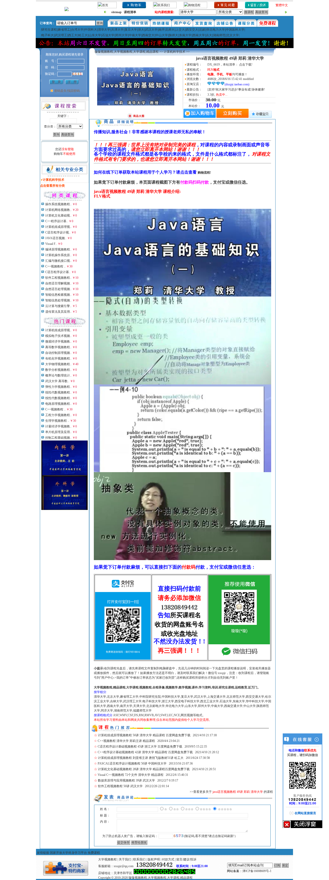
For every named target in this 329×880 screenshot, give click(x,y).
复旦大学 (131, 29)
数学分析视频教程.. (58, 370)
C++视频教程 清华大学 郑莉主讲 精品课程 (126, 741)
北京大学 (232, 35)
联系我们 (139, 859)
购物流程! (204, 172)
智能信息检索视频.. (58, 295)
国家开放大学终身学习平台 (68, 853)
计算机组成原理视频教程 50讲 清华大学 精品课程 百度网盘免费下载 (144, 735)
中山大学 (162, 35)
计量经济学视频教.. (58, 426)
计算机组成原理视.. (58, 227)
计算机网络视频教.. (58, 210)
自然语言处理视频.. (58, 289)
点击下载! (245, 64)
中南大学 (135, 35)
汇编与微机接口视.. (58, 261)
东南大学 (185, 35)
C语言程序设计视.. (57, 232)
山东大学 (95, 35)
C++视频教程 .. (55, 266)
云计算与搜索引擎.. (58, 306)
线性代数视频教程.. (58, 392)
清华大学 (104, 29)
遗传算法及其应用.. (58, 311)
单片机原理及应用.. (58, 432)
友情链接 (43, 853)
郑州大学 (121, 35)
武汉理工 (61, 35)
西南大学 (199, 35)
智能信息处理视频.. (58, 300)
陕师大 (173, 35)
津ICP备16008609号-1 (256, 871)
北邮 (202, 29)
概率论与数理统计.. (58, 375)
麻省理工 (64, 29)
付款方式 (168, 859)
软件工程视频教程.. (58, 278)
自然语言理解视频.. (58, 283)
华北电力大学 (215, 29)
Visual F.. (51, 244)
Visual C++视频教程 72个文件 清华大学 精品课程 (130, 775)
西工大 (72, 35)
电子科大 (47, 35)
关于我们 (125, 859)
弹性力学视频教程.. (58, 387)
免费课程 (94, 853)
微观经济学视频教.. (58, 341)
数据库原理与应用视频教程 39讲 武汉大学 (126, 780)
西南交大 (148, 35)
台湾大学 (77, 29)
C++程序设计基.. (56, 221)
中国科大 (91, 29)
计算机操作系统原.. (58, 255)
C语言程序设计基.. (57, 272)
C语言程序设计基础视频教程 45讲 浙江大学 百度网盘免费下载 (140, 746)
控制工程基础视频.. (58, 437)
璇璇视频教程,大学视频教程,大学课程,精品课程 (127, 51)
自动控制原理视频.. (58, 353)
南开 (162, 29)
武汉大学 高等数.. (57, 381)
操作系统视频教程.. (58, 204)
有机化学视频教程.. (58, 358)
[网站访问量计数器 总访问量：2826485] (164, 873)
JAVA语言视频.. (55, 238)
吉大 (209, 35)
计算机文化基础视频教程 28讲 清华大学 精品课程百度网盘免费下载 (144, 769)
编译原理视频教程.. (58, 249)
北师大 (170, 29)
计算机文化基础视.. (58, 215)
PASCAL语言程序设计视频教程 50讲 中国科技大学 (132, 763)
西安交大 (192, 29)
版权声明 (154, 859)
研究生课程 (49, 29)
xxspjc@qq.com (123, 866)
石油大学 (108, 35)
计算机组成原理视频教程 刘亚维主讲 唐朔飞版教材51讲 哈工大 (141, 758)
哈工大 (83, 35)
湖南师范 (219, 35)
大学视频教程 (107, 859)
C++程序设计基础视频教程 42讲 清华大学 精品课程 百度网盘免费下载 (145, 752)
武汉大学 (151, 29)
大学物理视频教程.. (58, 364)
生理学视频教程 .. (57, 421)
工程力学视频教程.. (58, 415)
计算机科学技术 (174, 51)
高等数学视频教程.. (58, 347)
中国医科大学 (235, 29)
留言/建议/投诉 (186, 859)
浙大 (141, 29)
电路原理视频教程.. (58, 404)
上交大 (180, 29)
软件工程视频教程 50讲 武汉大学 (120, 786)
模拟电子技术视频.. (58, 336)
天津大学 (117, 29)
